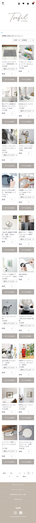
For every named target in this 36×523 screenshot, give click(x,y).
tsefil (18, 508)
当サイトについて (18, 485)
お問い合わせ (18, 499)
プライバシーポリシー (18, 489)
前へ (11, 473)
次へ (18, 476)
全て (2, 32)
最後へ (25, 476)
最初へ (5, 473)
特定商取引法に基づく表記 (18, 494)
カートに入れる (9, 79)
